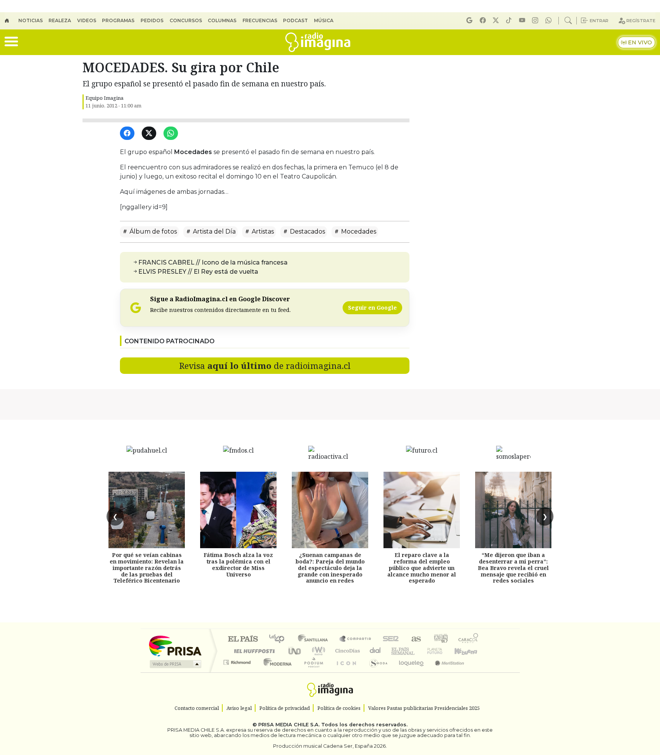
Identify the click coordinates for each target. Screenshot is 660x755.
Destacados (306, 231)
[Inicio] (11, 20)
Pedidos (152, 20)
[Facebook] (484, 20)
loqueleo (408, 672)
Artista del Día (213, 231)
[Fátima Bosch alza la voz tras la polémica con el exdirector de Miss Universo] (238, 510)
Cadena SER (390, 639)
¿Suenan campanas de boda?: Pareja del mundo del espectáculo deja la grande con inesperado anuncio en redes (330, 567)
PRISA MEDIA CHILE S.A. (289, 724)
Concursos (186, 20)
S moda (375, 672)
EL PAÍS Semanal (396, 651)
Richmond (238, 672)
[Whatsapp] (549, 20)
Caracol (468, 639)
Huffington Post (253, 651)
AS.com (414, 639)
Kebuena (469, 651)
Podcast (295, 20)
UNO (295, 651)
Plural (311, 672)
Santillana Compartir (355, 639)
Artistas (262, 231)
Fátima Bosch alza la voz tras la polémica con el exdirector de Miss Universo (238, 564)
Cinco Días (346, 651)
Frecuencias (260, 20)
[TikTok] (510, 20)
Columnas (222, 20)
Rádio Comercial (479, 672)
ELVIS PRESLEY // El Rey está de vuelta (198, 271)
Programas (118, 20)
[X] (497, 20)
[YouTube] (523, 20)
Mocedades (358, 231)
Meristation (445, 672)
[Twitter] (150, 133)
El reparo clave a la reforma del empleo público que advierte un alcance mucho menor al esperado (421, 567)
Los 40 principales (279, 639)
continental (375, 651)
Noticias (30, 20)
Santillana (315, 639)
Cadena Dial (441, 651)
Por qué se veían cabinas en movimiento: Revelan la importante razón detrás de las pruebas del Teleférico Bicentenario (147, 567)
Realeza (60, 20)
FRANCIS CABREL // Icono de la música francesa (213, 262)
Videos (86, 20)
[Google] (470, 20)
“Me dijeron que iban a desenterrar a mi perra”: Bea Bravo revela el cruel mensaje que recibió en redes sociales (513, 567)
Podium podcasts (238, 660)
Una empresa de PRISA (174, 645)
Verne (418, 651)
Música (323, 20)
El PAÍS (243, 639)
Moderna (276, 672)
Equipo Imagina (104, 97)
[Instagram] (536, 20)
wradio (317, 651)
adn (440, 639)
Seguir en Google (372, 307)
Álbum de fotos (152, 231)
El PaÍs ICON (345, 672)
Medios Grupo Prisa (174, 664)
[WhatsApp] (172, 133)
